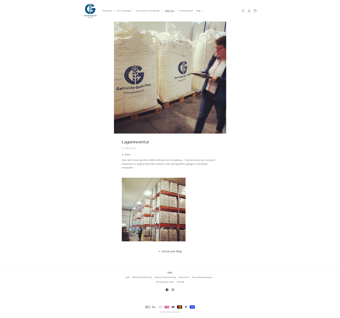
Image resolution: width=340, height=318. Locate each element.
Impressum (183, 277)
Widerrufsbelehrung (142, 277)
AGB (127, 277)
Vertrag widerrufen (165, 282)
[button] (108, 11)
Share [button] (127, 154)
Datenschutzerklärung (165, 277)
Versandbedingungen (202, 277)
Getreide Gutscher (173, 312)
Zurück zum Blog (172, 251)
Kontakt (180, 282)
